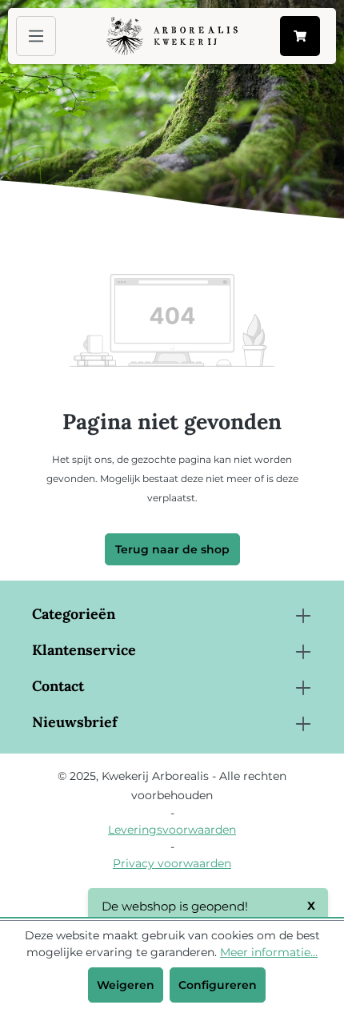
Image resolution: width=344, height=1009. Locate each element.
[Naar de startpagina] (172, 36)
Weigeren (125, 985)
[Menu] (36, 36)
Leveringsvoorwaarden (172, 829)
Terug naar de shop (172, 549)
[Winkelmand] (300, 36)
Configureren (217, 985)
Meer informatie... (269, 952)
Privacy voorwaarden (172, 863)
